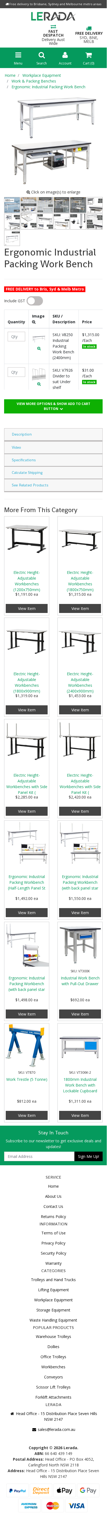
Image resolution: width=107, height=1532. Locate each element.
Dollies (53, 1346)
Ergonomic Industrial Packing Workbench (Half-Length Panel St (26, 882)
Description (22, 434)
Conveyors (53, 1377)
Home (53, 1186)
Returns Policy (53, 1216)
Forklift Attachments (53, 1397)
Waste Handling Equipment (53, 1320)
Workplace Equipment (53, 1299)
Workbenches (53, 1366)
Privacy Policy (53, 1243)
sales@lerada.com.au (56, 1429)
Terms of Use (53, 1232)
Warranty (53, 1263)
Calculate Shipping (27, 472)
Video (16, 447)
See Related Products (30, 485)
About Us (53, 1196)
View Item (27, 608)
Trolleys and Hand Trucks (53, 1279)
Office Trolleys (53, 1356)
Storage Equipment (53, 1310)
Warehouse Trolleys (53, 1336)
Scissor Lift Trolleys (53, 1387)
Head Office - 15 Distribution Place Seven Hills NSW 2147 (56, 1416)
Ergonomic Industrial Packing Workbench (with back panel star (80, 882)
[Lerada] (53, 17)
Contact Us (53, 1206)
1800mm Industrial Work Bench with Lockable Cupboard (80, 1085)
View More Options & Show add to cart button (53, 406)
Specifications (24, 459)
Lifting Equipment (53, 1289)
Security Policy (53, 1253)
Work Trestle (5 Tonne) (26, 1079)
